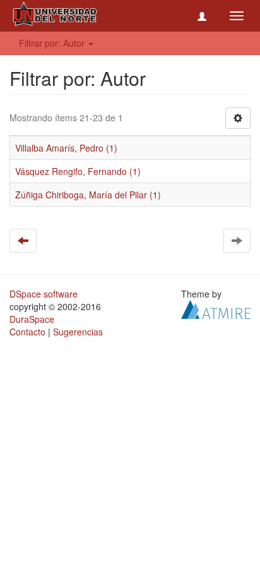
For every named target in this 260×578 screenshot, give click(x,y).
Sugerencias (78, 331)
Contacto (27, 331)
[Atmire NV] (216, 308)
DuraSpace (31, 319)
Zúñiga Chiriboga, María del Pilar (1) (88, 194)
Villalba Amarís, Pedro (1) (66, 147)
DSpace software (43, 293)
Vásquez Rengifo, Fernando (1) (78, 171)
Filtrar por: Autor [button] (53, 43)
